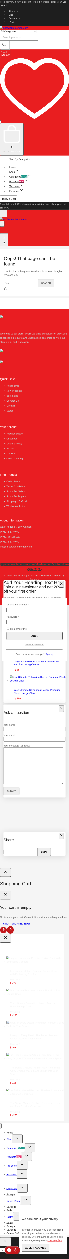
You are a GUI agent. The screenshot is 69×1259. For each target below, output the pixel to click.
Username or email (22, 604)
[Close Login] (5, 872)
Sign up (49, 654)
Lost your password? (34, 645)
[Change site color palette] (12, 1250)
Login (34, 636)
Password (17, 616)
